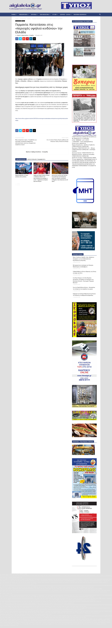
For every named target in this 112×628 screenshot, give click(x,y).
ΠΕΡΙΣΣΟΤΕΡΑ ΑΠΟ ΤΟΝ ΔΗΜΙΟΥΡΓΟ (36, 159)
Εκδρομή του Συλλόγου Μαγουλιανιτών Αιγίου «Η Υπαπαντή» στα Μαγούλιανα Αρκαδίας (84, 294)
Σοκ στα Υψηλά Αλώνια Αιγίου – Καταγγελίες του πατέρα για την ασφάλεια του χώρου (84, 288)
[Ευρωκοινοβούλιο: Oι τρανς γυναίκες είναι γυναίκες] (23, 168)
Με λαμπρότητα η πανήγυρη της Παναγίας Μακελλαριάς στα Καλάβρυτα (83, 266)
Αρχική (16, 18)
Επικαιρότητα (23, 18)
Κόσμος (29, 18)
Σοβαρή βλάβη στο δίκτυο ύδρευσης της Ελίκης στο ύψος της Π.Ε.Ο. (84, 272)
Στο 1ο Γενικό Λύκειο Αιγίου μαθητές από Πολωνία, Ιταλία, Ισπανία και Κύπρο (57, 140)
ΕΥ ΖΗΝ (54, 14)
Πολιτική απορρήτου (80, 14)
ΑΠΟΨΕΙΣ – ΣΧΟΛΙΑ (65, 14)
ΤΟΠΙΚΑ (13, 14)
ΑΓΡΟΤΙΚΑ (33, 14)
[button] (100, 14)
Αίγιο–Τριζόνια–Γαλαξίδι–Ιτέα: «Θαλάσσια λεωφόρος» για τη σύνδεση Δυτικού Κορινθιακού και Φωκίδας (83, 259)
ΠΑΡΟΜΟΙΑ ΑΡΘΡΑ (21, 159)
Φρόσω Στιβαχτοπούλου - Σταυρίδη (25, 35)
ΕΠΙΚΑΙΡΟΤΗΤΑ (23, 14)
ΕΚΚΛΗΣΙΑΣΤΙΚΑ (44, 14)
